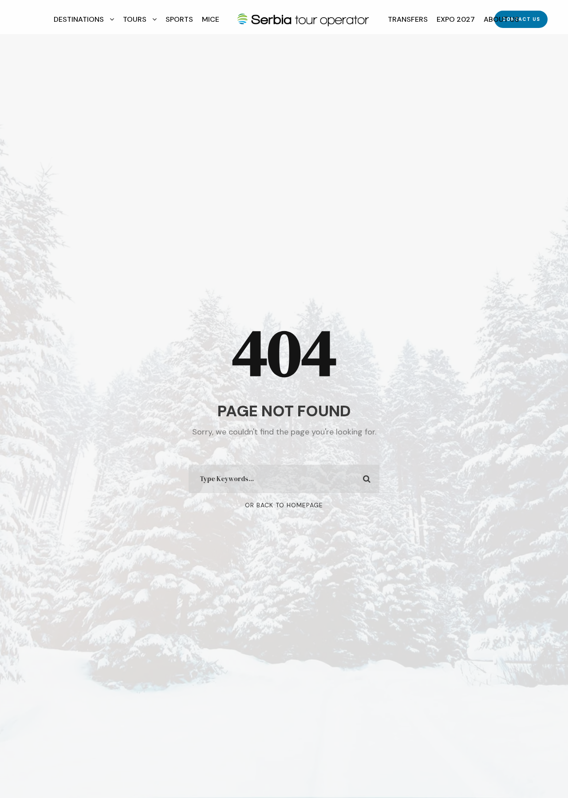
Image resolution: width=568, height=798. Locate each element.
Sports (179, 19)
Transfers (408, 19)
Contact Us (521, 19)
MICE (210, 19)
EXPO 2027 (456, 19)
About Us (501, 19)
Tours (134, 19)
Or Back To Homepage (284, 505)
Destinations (79, 19)
